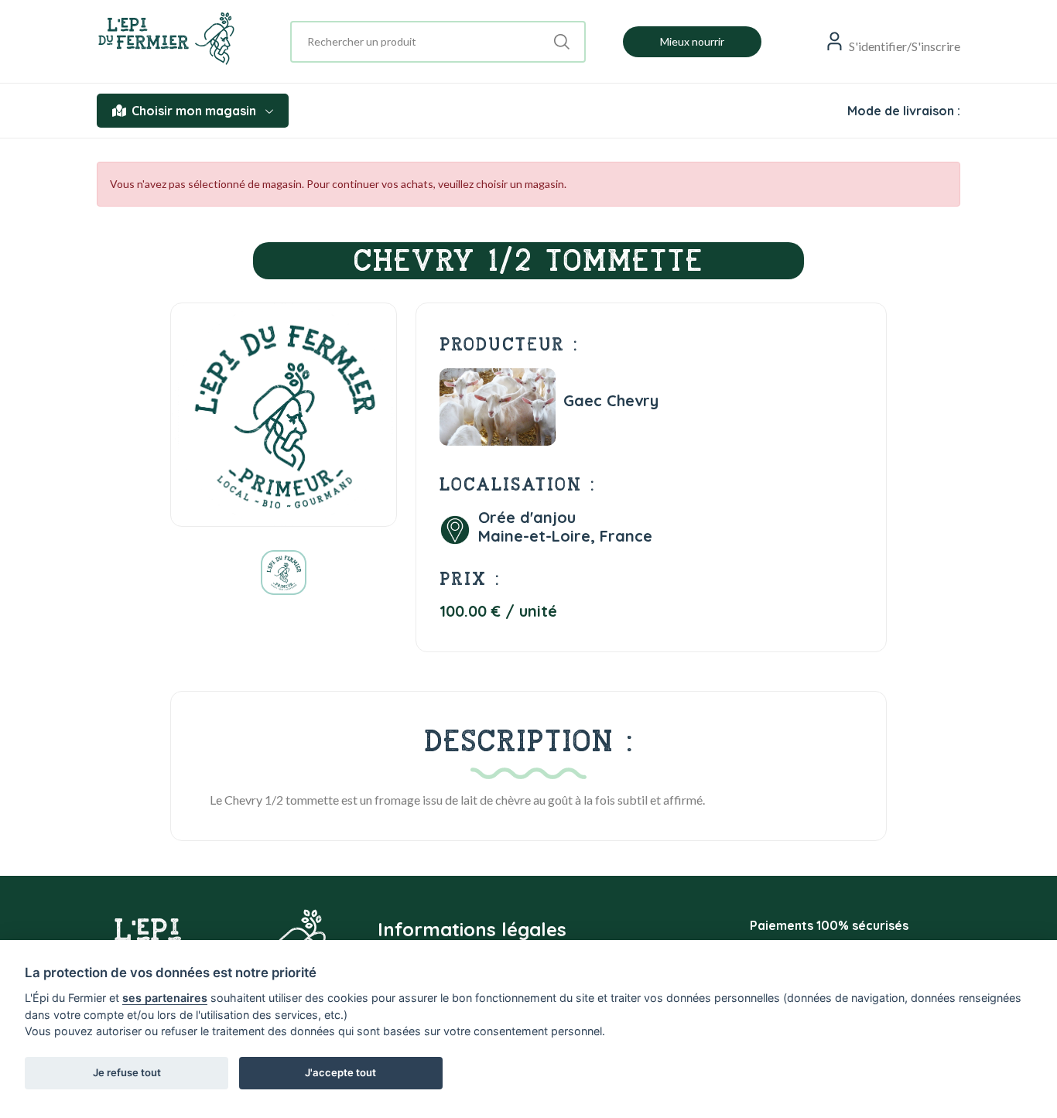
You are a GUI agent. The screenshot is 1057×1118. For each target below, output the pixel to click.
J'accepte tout (340, 1072)
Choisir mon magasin (194, 110)
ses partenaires (164, 997)
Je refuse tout (127, 1072)
